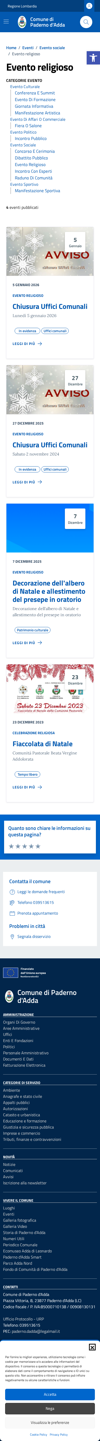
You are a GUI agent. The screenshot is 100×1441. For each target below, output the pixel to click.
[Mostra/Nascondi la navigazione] (6, 21)
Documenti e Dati (18, 1059)
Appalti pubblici (16, 1102)
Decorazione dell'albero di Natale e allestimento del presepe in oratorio (49, 591)
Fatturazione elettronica (24, 1065)
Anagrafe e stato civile (22, 1096)
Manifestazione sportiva (37, 190)
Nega (50, 1408)
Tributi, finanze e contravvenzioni (32, 1139)
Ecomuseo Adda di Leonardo (27, 1251)
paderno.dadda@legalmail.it (36, 1331)
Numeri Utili (13, 1239)
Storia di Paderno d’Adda (24, 1232)
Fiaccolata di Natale (43, 743)
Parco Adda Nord (17, 1263)
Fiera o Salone (28, 125)
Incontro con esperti (33, 171)
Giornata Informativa (34, 106)
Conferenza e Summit (35, 93)
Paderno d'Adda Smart (22, 1257)
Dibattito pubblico (31, 158)
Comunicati (13, 1170)
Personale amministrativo (25, 1053)
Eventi (8, 1214)
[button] (93, 57)
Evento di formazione (35, 99)
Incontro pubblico (31, 138)
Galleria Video (15, 1226)
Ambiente (11, 1090)
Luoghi (9, 1208)
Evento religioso (30, 164)
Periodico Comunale (20, 1245)
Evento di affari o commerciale (37, 119)
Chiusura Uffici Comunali (50, 306)
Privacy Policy (59, 1434)
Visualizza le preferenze (50, 1422)
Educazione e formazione (24, 1121)
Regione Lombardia (22, 6)
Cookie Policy (38, 1434)
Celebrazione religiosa (34, 732)
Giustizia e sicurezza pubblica (28, 1127)
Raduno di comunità (34, 178)
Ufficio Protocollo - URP (23, 1319)
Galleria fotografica (19, 1220)
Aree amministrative (21, 1028)
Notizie (9, 1164)
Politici (9, 1047)
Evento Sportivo (24, 184)
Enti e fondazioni (18, 1040)
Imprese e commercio (21, 1133)
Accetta (50, 1394)
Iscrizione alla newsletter (25, 1183)
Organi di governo (19, 1022)
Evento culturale (25, 86)
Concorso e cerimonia (35, 151)
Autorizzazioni (15, 1109)
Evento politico (23, 132)
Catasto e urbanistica (21, 1115)
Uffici (7, 1034)
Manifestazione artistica (37, 113)
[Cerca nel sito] (86, 22)
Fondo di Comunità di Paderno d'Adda (35, 1269)
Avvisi (8, 1177)
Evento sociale (23, 145)
